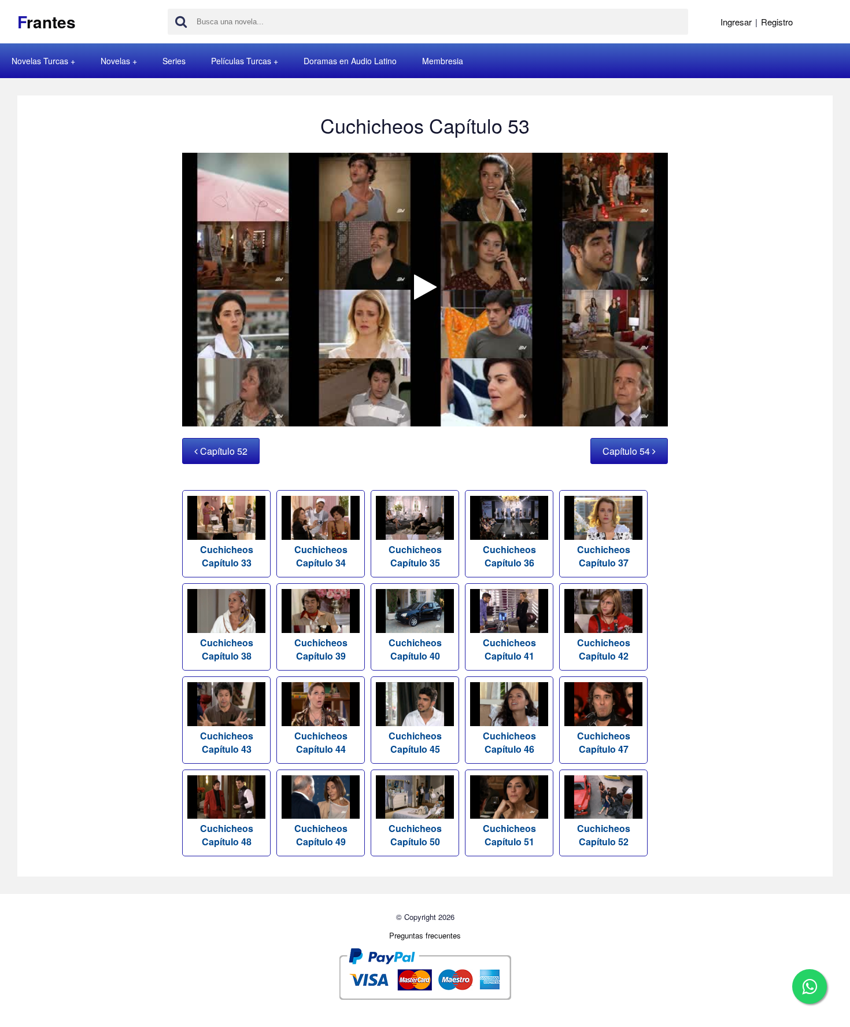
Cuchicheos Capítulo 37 (603, 556)
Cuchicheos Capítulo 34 (321, 556)
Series (174, 61)
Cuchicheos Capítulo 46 (509, 742)
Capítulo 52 (222, 451)
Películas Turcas (241, 61)
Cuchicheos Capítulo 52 (603, 835)
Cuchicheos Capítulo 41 (509, 649)
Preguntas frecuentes (425, 935)
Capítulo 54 (627, 451)
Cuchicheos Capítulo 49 (321, 835)
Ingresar (736, 22)
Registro (777, 22)
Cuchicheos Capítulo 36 (509, 556)
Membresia (442, 61)
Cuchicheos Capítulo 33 (226, 556)
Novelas (115, 61)
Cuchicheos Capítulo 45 (415, 742)
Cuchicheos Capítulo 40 (415, 649)
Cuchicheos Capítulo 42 (603, 649)
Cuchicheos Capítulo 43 (226, 742)
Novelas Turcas (40, 61)
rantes (46, 22)
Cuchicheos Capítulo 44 (321, 742)
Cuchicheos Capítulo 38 (226, 649)
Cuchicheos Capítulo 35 (415, 556)
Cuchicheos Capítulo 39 (321, 649)
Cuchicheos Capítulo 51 (509, 835)
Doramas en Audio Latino (350, 61)
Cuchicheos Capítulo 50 (415, 835)
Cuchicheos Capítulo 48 (226, 835)
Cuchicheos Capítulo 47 (603, 742)
